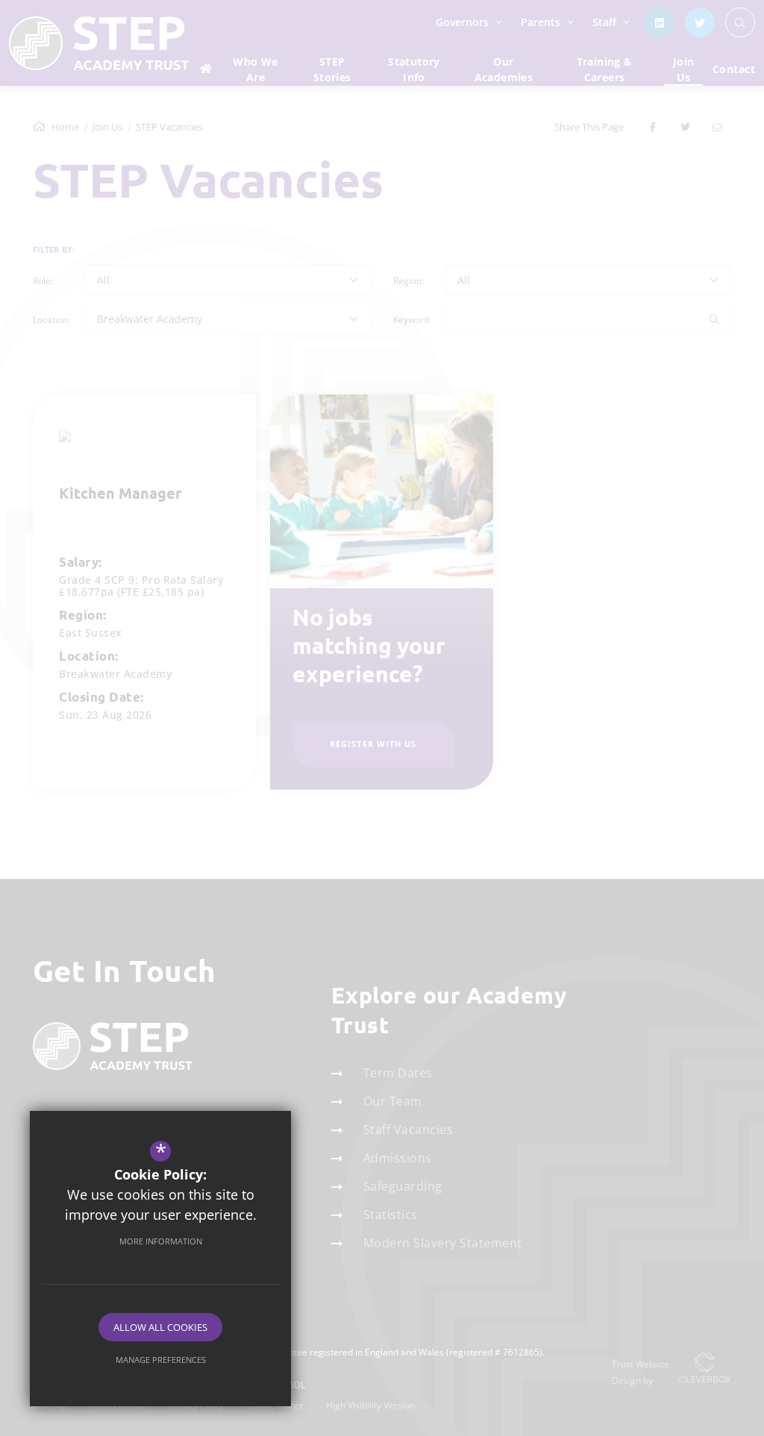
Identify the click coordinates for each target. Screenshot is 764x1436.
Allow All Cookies (160, 1327)
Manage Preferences (161, 1359)
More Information (160, 1241)
